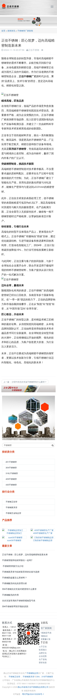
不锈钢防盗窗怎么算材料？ (14, 577)
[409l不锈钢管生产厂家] (43, 530)
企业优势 (43, 656)
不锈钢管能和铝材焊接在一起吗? (17, 560)
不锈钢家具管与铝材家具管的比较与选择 (20, 571)
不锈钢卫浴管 (11, 501)
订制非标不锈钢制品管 (42, 540)
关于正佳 (43, 646)
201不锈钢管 (11, 461)
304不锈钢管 (11, 467)
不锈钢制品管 (32, 673)
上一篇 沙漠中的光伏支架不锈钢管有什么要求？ (25, 381)
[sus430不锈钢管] (14, 537)
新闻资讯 (11, 30)
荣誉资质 (43, 662)
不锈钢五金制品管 (13, 513)
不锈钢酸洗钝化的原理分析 (14, 583)
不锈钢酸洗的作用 (10, 594)
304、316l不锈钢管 (44, 676)
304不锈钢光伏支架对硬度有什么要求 (19, 588)
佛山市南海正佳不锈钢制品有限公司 (33, 687)
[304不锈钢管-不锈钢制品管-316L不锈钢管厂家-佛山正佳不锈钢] (10, 6)
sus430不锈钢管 (14, 540)
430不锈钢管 (11, 484)
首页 (3, 30)
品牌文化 (43, 652)
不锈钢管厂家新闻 (25, 30)
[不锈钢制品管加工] (14, 530)
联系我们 (43, 649)
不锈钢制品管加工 (14, 533)
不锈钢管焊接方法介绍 (12, 565)
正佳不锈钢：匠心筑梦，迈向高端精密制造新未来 (25, 554)
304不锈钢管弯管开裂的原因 (15, 606)
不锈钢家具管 (11, 507)
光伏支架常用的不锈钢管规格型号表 (18, 600)
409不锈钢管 (11, 479)
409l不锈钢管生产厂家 (42, 533)
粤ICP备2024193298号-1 (33, 694)
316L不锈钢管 (12, 473)
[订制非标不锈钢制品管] (43, 537)
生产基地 (43, 659)
